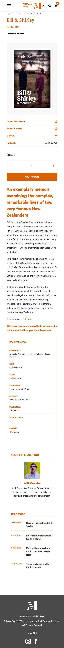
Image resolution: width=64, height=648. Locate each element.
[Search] (49, 5)
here (29, 319)
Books (19, 13)
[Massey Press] (32, 605)
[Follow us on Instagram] (28, 641)
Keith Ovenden (32, 483)
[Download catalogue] (43, 5)
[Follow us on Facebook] (36, 641)
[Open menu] (8, 5)
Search (32, 632)
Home (9, 13)
